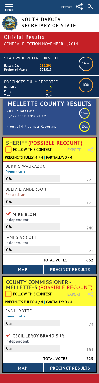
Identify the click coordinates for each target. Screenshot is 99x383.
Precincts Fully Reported (31, 81)
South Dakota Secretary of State (49, 22)
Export (66, 7)
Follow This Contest (32, 149)
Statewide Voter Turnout (31, 57)
